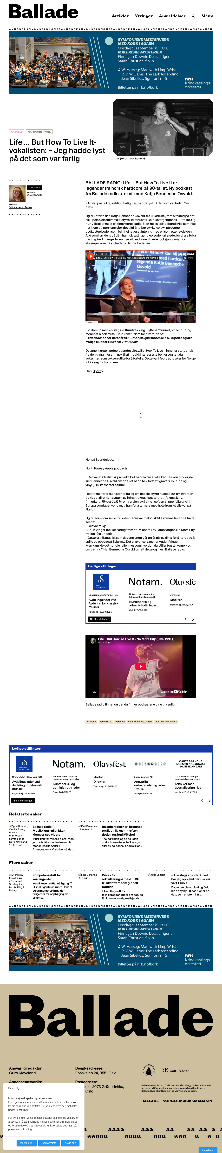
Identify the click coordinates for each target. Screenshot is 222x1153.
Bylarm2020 (106, 721)
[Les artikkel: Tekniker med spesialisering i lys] (192, 775)
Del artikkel (35, 187)
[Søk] (193, 16)
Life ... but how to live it (166, 721)
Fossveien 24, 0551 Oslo (96, 1072)
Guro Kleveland (22, 1072)
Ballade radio (174, 549)
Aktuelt (17, 131)
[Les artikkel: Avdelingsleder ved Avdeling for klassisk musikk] (106, 593)
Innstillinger (208, 1150)
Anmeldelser (172, 16)
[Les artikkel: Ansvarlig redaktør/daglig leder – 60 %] (151, 775)
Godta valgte (49, 1143)
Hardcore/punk (39, 131)
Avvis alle (70, 1143)
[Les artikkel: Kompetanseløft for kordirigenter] (41, 884)
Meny (207, 16)
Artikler (120, 16)
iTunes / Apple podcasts (110, 468)
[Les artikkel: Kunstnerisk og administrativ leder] (147, 593)
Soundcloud (104, 459)
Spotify (98, 371)
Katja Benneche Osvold (140, 721)
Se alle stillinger (99, 618)
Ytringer (144, 16)
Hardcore (120, 721)
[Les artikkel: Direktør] (187, 593)
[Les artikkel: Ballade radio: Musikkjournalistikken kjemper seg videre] (41, 835)
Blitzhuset (91, 721)
